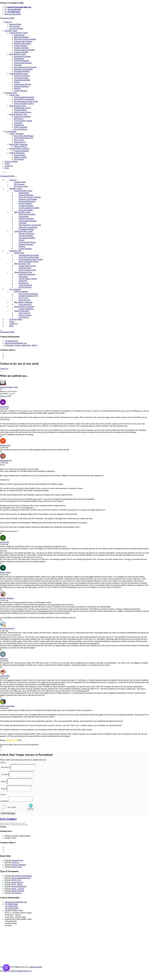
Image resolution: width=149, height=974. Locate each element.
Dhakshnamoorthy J (7, 628)
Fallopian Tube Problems (23, 41)
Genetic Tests (14, 95)
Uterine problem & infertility (24, 50)
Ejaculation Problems (22, 71)
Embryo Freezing (20, 157)
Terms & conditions (18, 865)
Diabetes (17, 88)
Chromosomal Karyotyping (24, 97)
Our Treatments (10, 131)
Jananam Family (15, 24)
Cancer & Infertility (21, 52)
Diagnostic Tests (11, 93)
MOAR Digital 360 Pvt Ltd (21, 971)
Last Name (5, 774)
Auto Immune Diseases (22, 84)
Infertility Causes (11, 31)
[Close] (16, 176)
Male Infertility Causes (17, 54)
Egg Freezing (19, 159)
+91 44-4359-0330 (14, 9)
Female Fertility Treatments (19, 149)
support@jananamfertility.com (19, 7)
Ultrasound (18, 123)
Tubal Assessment (20, 127)
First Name (5, 767)
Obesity (17, 82)
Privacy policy (16, 867)
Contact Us (9, 166)
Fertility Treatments (16, 134)
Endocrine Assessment (22, 116)
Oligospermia (19, 58)
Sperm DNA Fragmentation (24, 99)
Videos (7, 164)
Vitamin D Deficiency (22, 76)
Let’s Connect (8, 818)
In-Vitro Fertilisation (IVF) (24, 138)
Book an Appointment (13, 14)
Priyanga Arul (5, 445)
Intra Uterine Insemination (23, 136)
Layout (3, 762)
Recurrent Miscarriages (22, 43)
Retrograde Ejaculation (22, 56)
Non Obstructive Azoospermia (25, 67)
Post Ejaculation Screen (22, 112)
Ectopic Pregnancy (21, 46)
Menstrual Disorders (21, 37)
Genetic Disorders (20, 91)
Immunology (18, 119)
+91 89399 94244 (13, 12)
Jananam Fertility (36, 967)
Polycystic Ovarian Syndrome (25, 39)
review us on (4, 396)
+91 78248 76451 (11, 906)
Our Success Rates (16, 29)
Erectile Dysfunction (21, 61)
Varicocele (18, 65)
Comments (4, 801)
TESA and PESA (20, 146)
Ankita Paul (4, 407)
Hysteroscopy (19, 125)
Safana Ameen (5, 572)
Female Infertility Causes (18, 33)
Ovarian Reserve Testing (23, 121)
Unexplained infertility (22, 80)
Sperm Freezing (20, 155)
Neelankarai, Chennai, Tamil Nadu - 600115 (21, 345)
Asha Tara (4, 659)
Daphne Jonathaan (7, 598)
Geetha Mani (5, 676)
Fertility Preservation (17, 153)
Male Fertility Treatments (18, 144)
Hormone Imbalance (21, 86)
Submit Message (8, 813)
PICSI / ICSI (18, 140)
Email (4, 788)
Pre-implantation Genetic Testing (26, 101)
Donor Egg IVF (20, 142)
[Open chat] (6, 967)
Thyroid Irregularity (21, 78)
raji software (4, 542)
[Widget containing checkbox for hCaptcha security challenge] (17, 807)
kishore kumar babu (7, 706)
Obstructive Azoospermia (23, 69)
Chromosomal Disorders (23, 63)
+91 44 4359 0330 (11, 908)
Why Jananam (14, 26)
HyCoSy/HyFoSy (20, 129)
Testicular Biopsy (20, 110)
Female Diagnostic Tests (18, 114)
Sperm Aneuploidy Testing (24, 104)
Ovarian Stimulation (21, 151)
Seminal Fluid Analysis (22, 108)
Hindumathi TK (6, 460)
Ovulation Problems (21, 48)
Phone (4, 781)
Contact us (15, 862)
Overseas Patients (11, 161)
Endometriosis (19, 35)
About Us (8, 22)
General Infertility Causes (18, 74)
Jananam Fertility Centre (9, 387)
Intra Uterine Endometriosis (21, 876)
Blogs (7, 168)
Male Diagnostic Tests (17, 106)
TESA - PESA (16, 884)
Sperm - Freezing (17, 889)
